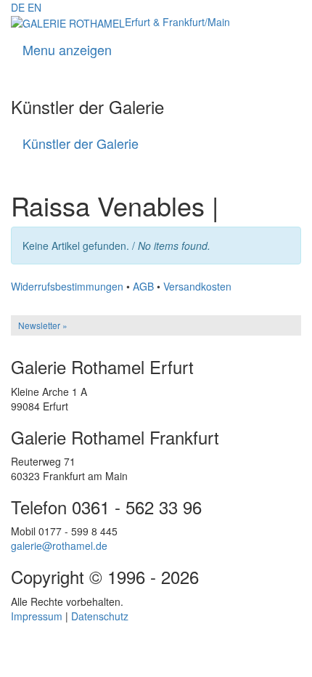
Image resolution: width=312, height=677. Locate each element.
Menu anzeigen (67, 49)
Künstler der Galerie (80, 143)
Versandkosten (197, 286)
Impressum (36, 616)
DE (18, 7)
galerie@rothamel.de (59, 545)
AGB (143, 286)
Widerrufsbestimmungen (67, 286)
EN (34, 7)
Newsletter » (42, 325)
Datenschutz (99, 616)
